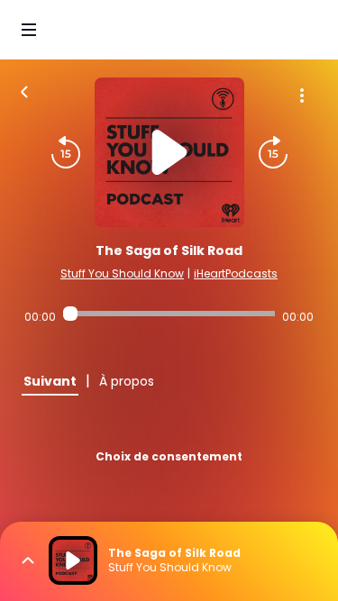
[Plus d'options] (302, 95)
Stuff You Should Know (122, 273)
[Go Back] (24, 90)
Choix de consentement (169, 456)
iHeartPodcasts (236, 273)
